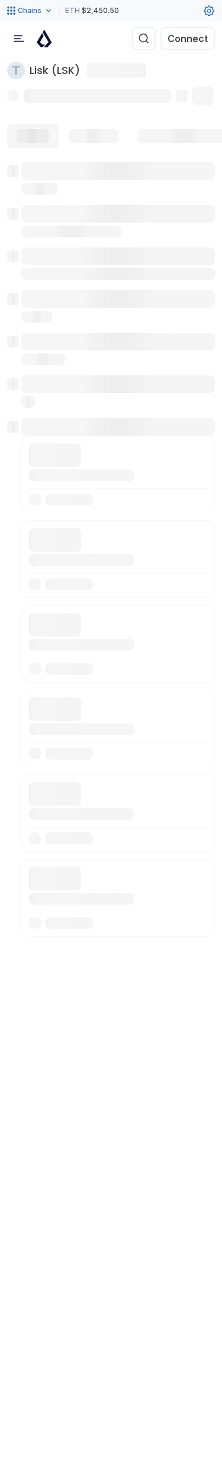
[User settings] (209, 11)
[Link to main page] (44, 38)
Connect (188, 38)
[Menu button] (19, 38)
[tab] (33, 136)
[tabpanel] (111, 549)
